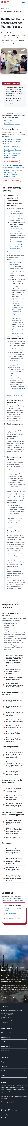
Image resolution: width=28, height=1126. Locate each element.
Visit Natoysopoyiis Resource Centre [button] (12, 998)
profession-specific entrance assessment (15, 243)
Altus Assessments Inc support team (16, 311)
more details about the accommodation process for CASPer (18, 331)
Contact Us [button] (5, 1022)
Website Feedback (5, 1117)
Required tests (8, 120)
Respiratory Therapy (9, 157)
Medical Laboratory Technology (12, 150)
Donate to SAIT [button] (6, 1103)
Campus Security (5, 1046)
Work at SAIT (4, 1066)
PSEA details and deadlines (11, 161)
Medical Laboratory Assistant (12, 148)
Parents (3, 1075)
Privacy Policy (4, 1115)
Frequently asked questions (12, 124)
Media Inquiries (5, 1041)
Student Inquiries (5, 1037)
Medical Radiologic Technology (12, 152)
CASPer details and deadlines (11, 180)
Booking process (8, 122)
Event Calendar (5, 1071)
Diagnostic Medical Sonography (13, 146)
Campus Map (4, 1062)
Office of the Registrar (6, 1033)
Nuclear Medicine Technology (12, 153)
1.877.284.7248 (7, 1017)
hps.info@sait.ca (11, 913)
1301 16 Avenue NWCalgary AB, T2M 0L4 (8, 1014)
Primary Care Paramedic (10, 174)
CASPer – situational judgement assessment (16, 246)
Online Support (5, 1050)
